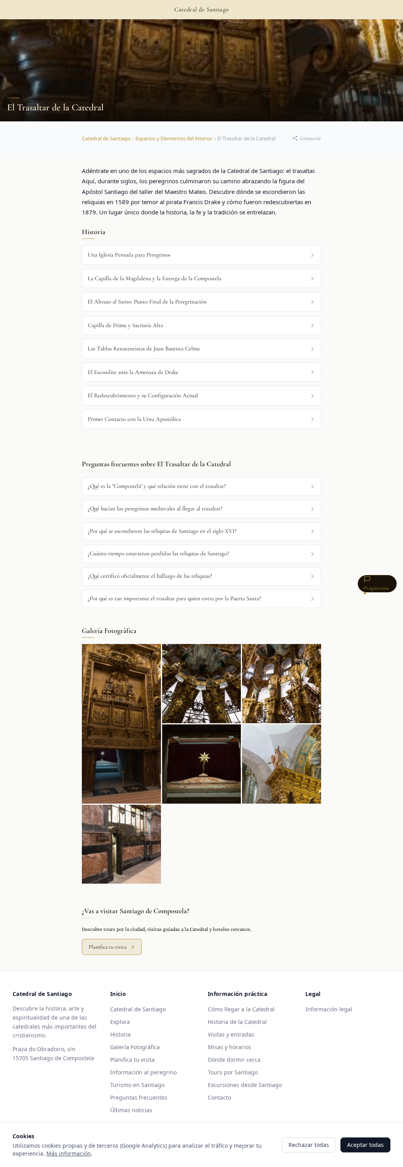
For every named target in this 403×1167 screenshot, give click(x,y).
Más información (68, 1153)
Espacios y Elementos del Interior (174, 138)
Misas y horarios (229, 1047)
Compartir (310, 138)
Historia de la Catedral (237, 1022)
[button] (201, 486)
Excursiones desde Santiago (245, 1085)
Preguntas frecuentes (138, 1097)
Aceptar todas (365, 1144)
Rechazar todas (308, 1144)
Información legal (328, 1009)
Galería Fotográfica (135, 1047)
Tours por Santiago (233, 1072)
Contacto (219, 1097)
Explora (120, 1022)
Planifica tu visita (108, 947)
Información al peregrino (143, 1072)
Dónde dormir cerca (234, 1059)
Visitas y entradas (231, 1034)
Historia (120, 1034)
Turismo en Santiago (137, 1085)
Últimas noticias (131, 1110)
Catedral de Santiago (106, 138)
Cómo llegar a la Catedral (241, 1009)
